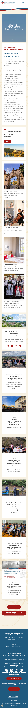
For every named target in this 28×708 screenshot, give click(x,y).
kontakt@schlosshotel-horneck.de (16, 659)
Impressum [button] (14, 700)
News (5, 353)
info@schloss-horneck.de (16, 646)
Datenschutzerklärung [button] (13, 696)
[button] (24, 2)
